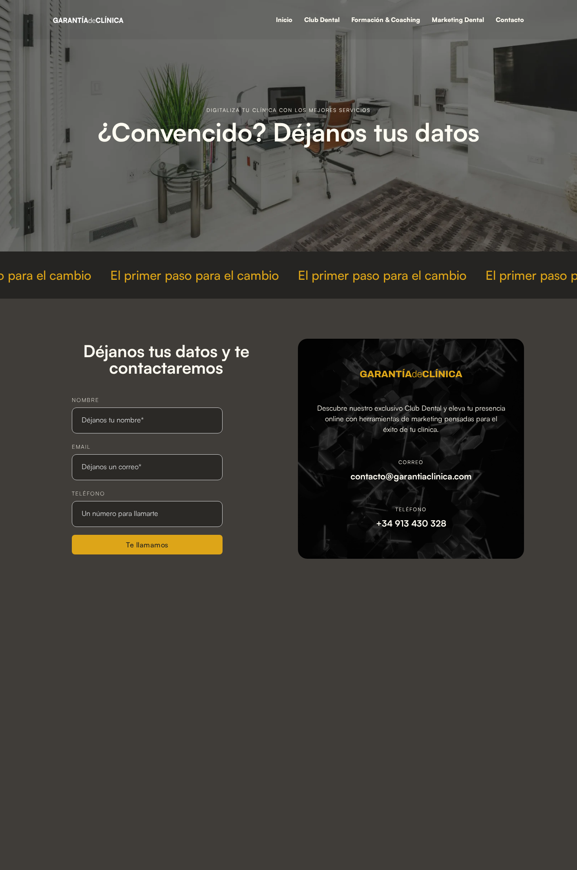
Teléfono (88, 493)
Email (81, 446)
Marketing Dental (458, 20)
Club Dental (322, 20)
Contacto (510, 20)
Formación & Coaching (385, 20)
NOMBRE (85, 399)
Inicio (284, 20)
